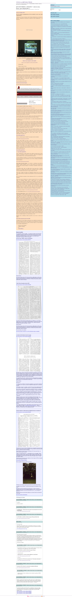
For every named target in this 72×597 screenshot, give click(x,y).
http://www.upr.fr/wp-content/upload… (22, 494)
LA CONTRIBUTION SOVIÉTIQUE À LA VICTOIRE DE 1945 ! (60, 57)
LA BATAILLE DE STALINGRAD (56, 60)
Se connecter (35, 596)
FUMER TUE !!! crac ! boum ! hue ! (56, 148)
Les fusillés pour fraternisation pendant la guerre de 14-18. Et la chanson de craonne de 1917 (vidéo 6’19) (60, 114)
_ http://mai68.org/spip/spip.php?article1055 (23, 511)
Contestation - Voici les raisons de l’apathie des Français (59, 121)
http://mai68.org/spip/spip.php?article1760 (23, 567)
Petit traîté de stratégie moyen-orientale (57, 84)
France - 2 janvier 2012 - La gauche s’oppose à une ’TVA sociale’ (61, 151)
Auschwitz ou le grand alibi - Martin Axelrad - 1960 (58, 194)
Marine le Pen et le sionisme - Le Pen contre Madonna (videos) (60, 45)
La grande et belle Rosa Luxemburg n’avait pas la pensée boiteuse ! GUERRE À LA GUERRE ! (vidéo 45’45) (61, 68)
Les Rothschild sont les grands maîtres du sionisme (59, 120)
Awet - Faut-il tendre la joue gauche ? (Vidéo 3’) (58, 38)
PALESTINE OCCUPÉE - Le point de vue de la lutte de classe (60, 162)
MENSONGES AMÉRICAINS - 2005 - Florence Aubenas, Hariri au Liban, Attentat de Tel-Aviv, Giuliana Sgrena (61, 40)
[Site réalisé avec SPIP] (28, 596)
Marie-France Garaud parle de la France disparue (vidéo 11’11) (60, 161)
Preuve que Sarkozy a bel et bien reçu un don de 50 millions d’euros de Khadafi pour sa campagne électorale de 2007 (61, 173)
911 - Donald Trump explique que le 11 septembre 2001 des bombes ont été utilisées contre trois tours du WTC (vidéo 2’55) (61, 159)
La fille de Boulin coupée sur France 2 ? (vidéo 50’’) (58, 101)
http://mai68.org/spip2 (55, 14)
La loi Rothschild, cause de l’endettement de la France (59, 65)
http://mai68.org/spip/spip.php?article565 (22, 161)
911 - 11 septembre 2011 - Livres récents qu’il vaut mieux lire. (60, 43)
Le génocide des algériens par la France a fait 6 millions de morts (61, 181)
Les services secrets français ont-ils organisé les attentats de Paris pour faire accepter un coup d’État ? (61, 110)
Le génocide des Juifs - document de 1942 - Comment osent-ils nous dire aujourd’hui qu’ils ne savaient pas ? (60, 191)
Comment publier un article (25, 3)
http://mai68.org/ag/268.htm (22, 151)
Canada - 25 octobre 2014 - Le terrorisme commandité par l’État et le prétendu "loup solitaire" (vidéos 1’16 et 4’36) (61, 72)
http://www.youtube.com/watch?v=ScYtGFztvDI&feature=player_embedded (27, 331)
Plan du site (39, 596)
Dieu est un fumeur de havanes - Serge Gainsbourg (58, 147)
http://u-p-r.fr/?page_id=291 (20, 12)
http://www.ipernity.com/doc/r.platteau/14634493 (23, 284)
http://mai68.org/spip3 (55, 16)
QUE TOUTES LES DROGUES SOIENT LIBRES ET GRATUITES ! (61, 180)
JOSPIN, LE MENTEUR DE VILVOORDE (57, 83)
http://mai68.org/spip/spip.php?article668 (33, 191)
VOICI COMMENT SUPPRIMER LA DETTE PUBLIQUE (59, 133)
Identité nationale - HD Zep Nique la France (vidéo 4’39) (59, 187)
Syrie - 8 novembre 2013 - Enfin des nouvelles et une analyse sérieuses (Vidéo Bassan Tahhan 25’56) (60, 137)
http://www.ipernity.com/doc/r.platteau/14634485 (23, 336)
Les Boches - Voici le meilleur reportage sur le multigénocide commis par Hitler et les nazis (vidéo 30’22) (60, 189)
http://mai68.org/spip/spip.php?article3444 (24, 560)
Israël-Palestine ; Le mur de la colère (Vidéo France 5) (59, 165)
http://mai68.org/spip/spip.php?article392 (22, 138)
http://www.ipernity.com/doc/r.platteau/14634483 (23, 412)
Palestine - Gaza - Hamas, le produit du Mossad (58, 138)
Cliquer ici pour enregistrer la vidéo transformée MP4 (29, 62)
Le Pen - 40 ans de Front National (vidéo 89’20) (58, 122)
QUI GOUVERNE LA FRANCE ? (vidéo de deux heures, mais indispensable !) (28, 499)
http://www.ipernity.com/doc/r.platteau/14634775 (23, 239)
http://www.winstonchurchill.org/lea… (22, 82)
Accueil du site (18, 3)
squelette (31, 596)
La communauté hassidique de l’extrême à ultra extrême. (59, 25)
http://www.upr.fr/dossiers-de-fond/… (30, 405)
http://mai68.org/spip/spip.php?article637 (31, 189)
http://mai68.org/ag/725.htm (20, 135)
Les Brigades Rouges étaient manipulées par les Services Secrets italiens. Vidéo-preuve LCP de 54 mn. (61, 183)
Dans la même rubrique (55, 20)
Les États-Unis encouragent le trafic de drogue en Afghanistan (60, 179)
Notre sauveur (18, 521)
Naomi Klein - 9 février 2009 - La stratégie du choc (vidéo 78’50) (60, 95)
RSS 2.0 (43, 596)
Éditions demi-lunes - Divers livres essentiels (58, 44)
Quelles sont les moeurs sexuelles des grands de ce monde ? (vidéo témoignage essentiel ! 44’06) (60, 52)
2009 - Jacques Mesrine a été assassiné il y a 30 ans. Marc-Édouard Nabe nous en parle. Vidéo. (60, 155)
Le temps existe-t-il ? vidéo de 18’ (56, 127)
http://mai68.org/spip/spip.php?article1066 (23, 518)
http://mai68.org (20, 228)
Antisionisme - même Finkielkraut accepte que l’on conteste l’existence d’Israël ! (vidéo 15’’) (60, 74)
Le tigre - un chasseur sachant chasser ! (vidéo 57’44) (59, 128)
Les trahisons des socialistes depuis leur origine (58, 66)
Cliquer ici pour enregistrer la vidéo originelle (29, 60)
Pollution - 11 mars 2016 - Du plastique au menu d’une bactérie (60, 126)
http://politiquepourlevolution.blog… (22, 528)
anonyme (24, 9)
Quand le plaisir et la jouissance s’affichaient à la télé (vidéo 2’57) (61, 104)
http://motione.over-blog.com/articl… (21, 460)
